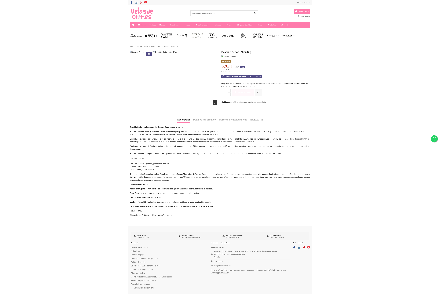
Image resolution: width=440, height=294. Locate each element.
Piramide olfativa (138, 273)
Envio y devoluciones (139, 247)
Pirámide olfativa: (137, 158)
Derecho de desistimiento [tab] (233, 119)
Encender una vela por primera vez (145, 266)
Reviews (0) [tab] (256, 119)
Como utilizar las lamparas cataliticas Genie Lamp (151, 277)
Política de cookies (138, 262)
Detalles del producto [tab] (205, 119)
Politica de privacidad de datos (143, 280)
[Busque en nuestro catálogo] (255, 13)
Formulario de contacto (140, 284)
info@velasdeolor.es (222, 266)
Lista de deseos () (304, 2)
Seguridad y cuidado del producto (144, 258)
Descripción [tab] (183, 119)
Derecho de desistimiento (143, 288)
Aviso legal (135, 251)
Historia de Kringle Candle (142, 269)
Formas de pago (137, 255)
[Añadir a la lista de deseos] (258, 92)
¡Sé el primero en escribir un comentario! (249, 102)
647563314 (218, 261)
